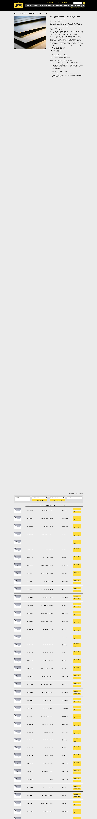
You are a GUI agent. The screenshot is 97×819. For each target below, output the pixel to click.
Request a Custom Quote (78, 7)
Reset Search (56, 500)
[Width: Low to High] (74, 501)
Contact (77, 5)
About (36, 5)
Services (59, 5)
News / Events (68, 5)
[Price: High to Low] (74, 499)
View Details (77, 509)
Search (39, 500)
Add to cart (77, 511)
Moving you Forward (47, 5)
